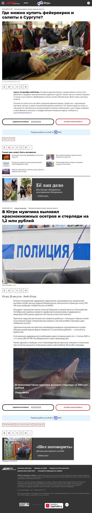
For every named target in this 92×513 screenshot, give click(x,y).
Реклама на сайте (40, 468)
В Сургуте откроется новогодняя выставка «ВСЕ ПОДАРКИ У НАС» (27, 163)
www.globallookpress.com (11, 81)
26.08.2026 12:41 (7, 208)
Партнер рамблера (37, 504)
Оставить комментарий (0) (73, 122)
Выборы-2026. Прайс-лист (26, 471)
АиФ (14, 285)
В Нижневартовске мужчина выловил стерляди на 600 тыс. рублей (51, 386)
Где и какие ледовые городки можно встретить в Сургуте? (69, 156)
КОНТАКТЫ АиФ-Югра (25, 468)
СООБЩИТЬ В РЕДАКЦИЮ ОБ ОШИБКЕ (50, 471)
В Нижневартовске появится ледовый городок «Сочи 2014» (69, 163)
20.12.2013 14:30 (7, 9)
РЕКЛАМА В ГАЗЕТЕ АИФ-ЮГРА (59, 468)
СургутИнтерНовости (22, 113)
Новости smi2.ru (9, 201)
